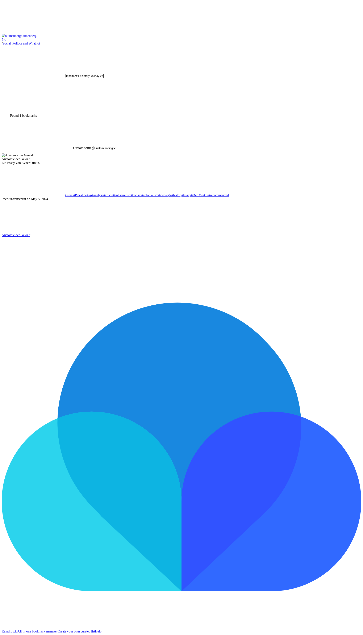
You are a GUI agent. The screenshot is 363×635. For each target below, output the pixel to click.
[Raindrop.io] (181, 627)
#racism (136, 195)
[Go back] (33, 32)
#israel (69, 195)
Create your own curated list (76, 631)
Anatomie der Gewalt (16, 235)
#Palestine (80, 195)
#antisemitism (122, 195)
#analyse (97, 195)
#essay (186, 195)
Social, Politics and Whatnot (21, 43)
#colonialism (149, 195)
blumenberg (19, 37)
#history (176, 195)
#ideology (164, 195)
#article (108, 195)
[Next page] (96, 267)
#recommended (218, 195)
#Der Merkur (199, 195)
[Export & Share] (33, 108)
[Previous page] (33, 267)
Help (98, 631)
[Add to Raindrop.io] (33, 231)
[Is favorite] (33, 195)
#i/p (89, 195)
